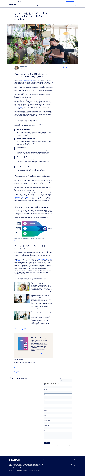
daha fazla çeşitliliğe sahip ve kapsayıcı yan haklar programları (33, 196)
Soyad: (45, 389)
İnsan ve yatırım (61, 459)
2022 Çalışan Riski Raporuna (27, 80)
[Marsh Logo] (14, 460)
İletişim (69, 5)
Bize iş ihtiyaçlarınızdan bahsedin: (50, 430)
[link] (16, 372)
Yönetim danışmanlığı (71, 459)
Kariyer (37, 5)
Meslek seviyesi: (47, 420)
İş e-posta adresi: (47, 394)
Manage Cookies (37, 470)
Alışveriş (32, 5)
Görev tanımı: (46, 425)
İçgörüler (27, 5)
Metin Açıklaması (17, 240)
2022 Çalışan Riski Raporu (39, 338)
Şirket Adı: (46, 400)
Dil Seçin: (61, 378)
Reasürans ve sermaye (52, 459)
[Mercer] (13, 5)
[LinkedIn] (74, 465)
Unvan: (45, 415)
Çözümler (22, 5)
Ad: (45, 384)
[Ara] (75, 5)
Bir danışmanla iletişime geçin (20, 367)
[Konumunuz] (72, 5)
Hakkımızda (42, 5)
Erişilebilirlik (25, 470)
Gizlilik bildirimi (19, 470)
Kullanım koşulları (12, 470)
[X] (71, 465)
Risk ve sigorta (43, 459)
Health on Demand (18, 107)
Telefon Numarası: (47, 405)
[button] (75, 1)
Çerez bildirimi (30, 470)
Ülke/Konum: (46, 410)
